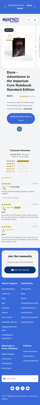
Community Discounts (29, 317)
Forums (24, 298)
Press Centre (6, 368)
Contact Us (6, 294)
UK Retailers (6, 359)
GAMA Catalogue (8, 354)
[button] (5, 7)
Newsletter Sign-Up (9, 322)
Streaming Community (29, 303)
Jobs (3, 303)
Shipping (5, 308)
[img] (6, 184)
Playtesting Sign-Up (28, 308)
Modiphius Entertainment (18, 396)
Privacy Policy (28, 356)
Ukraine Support (27, 322)
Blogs (23, 294)
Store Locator (7, 317)
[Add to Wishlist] (21, 129)
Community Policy (30, 351)
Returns (5, 313)
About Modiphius (8, 289)
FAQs (3, 298)
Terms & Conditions (30, 361)
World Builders (27, 313)
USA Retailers (7, 364)
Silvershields (26, 289)
